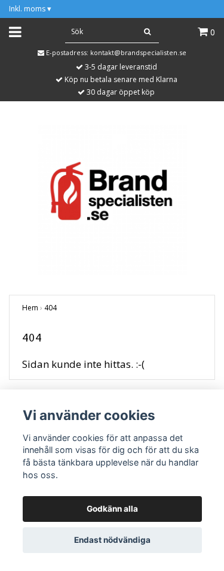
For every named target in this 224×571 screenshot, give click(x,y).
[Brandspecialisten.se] (112, 199)
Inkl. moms (30, 9)
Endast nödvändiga (112, 540)
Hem (30, 308)
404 (50, 308)
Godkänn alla (112, 508)
